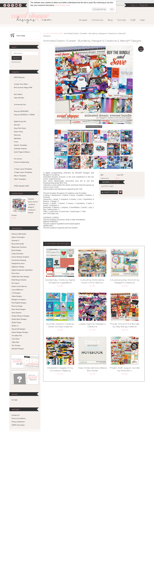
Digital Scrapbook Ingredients (22, 270)
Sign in (134, 5)
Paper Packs (18, 132)
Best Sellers (18, 94)
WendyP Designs (18, 349)
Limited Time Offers (21, 84)
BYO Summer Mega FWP (23, 87)
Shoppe (83, 20)
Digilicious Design (18, 267)
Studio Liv (15, 326)
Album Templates (20, 176)
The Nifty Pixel (17, 335)
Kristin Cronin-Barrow (19, 286)
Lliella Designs (17, 296)
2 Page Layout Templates (23, 172)
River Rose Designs (19, 309)
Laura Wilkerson (17, 290)
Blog (110, 20)
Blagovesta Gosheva (19, 247)
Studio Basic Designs (19, 319)
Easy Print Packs (20, 128)
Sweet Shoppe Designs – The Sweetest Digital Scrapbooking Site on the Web (32, 17)
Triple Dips (15, 342)
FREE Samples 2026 (21, 186)
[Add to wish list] (121, 192)
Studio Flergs (16, 322)
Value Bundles (56, 33)
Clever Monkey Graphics (20, 257)
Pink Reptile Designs (19, 303)
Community (97, 20)
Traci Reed (15, 339)
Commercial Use (20, 104)
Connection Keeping (19, 260)
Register (143, 5)
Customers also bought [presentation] (57, 244)
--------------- (18, 81)
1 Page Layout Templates (23, 169)
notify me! (105, 186)
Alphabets (17, 138)
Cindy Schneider (17, 253)
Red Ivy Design (17, 306)
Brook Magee (16, 250)
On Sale (14, 400)
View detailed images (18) (95, 126)
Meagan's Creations (19, 299)
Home (46, 33)
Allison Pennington (18, 237)
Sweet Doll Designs (18, 329)
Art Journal (18, 159)
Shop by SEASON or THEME (24, 115)
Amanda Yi (15, 240)
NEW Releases (19, 77)
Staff (132, 20)
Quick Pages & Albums (22, 152)
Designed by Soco (18, 263)
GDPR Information (18, 425)
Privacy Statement (18, 422)
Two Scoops (16, 345)
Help (142, 20)
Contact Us (16, 415)
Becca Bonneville (18, 244)
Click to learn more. (62, 5)
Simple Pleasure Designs (20, 316)
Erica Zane (15, 273)
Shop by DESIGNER (21, 111)
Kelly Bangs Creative (19, 280)
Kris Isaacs (15, 283)
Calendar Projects (20, 148)
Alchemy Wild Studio (19, 234)
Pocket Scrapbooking (21, 162)
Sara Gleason (16, 313)
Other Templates (20, 179)
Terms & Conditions (18, 418)
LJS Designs (16, 293)
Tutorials (121, 20)
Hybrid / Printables (20, 145)
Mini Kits (17, 125)
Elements (17, 135)
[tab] (57, 244)
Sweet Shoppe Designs (20, 332)
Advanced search (16, 62)
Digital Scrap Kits (20, 121)
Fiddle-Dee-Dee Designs (20, 276)
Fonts (16, 142)
